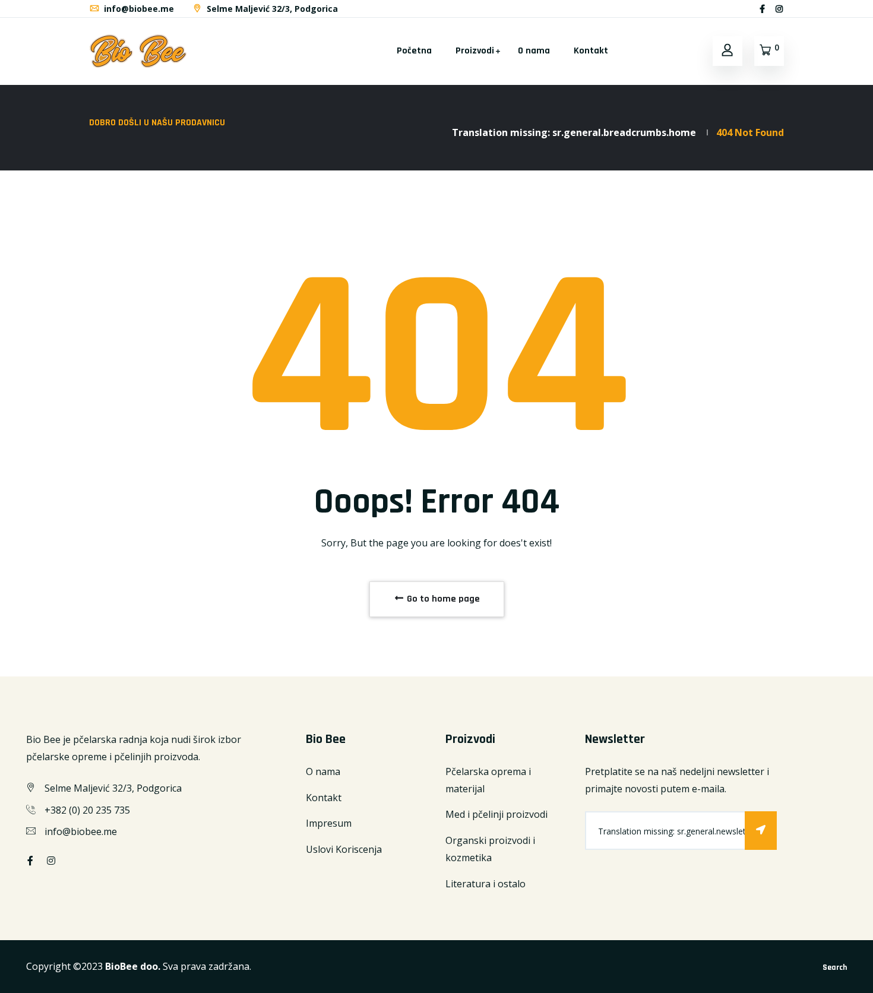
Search (835, 967)
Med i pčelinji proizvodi (496, 814)
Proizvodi (475, 51)
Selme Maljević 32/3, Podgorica (271, 8)
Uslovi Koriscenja (344, 849)
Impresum (329, 823)
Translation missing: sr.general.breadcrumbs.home (574, 132)
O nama (534, 51)
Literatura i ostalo (485, 883)
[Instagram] (779, 8)
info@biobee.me (138, 8)
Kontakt (591, 51)
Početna (414, 51)
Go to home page (442, 599)
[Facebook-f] (762, 8)
